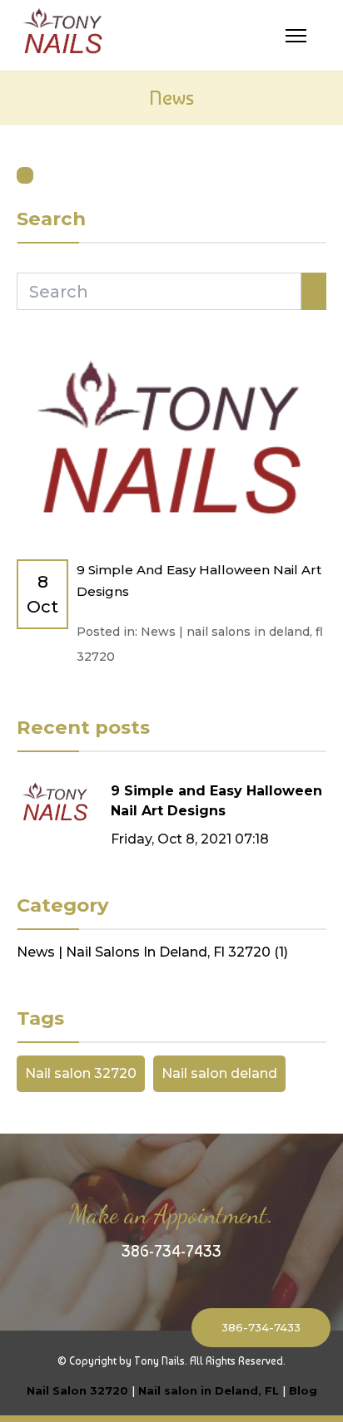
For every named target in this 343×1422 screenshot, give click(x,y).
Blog (303, 1390)
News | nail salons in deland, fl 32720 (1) (152, 952)
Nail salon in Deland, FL (208, 1390)
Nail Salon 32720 (77, 1390)
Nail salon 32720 (81, 1073)
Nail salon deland (219, 1073)
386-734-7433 (171, 1251)
